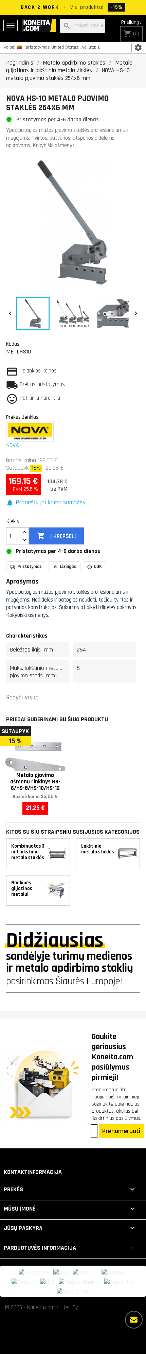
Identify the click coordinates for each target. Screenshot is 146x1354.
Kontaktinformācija (33, 1172)
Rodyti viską (22, 697)
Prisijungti (132, 22)
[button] (45, 503)
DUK (98, 566)
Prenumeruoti (121, 1131)
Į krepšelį (56, 536)
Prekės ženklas (22, 417)
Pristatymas (29, 566)
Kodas (12, 344)
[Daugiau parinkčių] (134, 1320)
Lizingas (68, 566)
